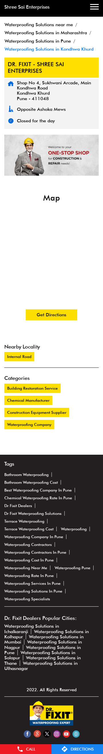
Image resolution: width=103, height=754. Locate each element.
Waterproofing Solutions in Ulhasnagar (41, 665)
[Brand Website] (76, 734)
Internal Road (19, 356)
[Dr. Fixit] (51, 724)
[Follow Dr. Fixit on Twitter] (47, 734)
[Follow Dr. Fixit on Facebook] (27, 734)
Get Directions (51, 314)
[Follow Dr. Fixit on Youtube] (66, 734)
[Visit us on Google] (37, 734)
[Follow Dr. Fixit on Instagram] (56, 734)
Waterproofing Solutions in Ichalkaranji (31, 628)
